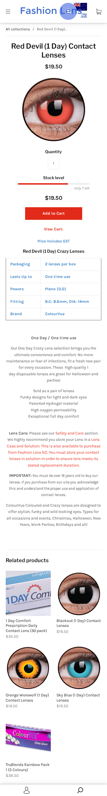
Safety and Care (69, 433)
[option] (53, 109)
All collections (18, 29)
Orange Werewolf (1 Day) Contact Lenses (27, 698)
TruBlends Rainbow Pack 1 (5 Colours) (28, 767)
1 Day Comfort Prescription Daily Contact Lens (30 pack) (26, 625)
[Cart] (98, 11)
